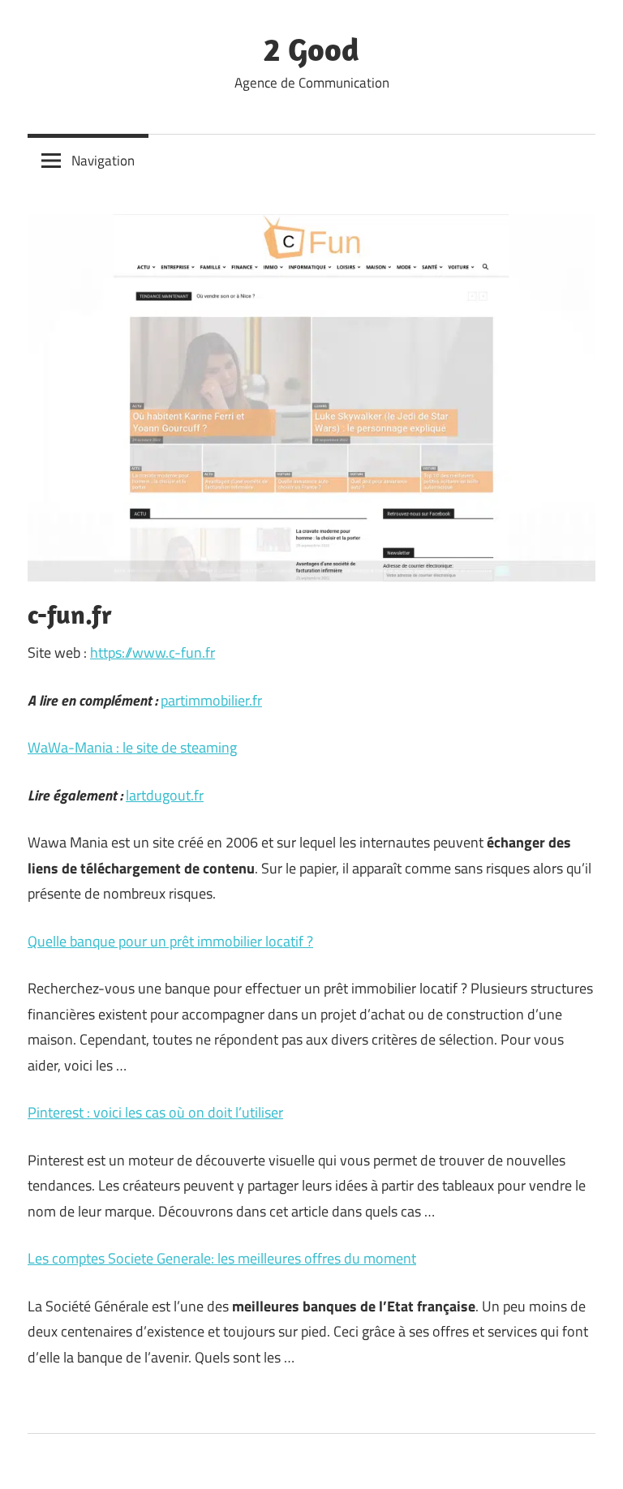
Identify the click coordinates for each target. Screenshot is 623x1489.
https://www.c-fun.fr (152, 652)
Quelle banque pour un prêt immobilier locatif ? (170, 941)
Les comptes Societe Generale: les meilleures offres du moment (222, 1258)
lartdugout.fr (165, 795)
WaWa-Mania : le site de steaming (132, 747)
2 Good (311, 48)
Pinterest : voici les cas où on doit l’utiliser (155, 1112)
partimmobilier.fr (211, 700)
